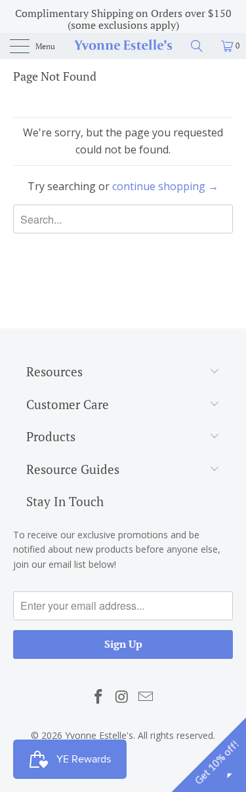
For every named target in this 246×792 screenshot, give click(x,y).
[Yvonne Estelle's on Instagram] (123, 697)
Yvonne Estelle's (99, 735)
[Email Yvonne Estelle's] (145, 697)
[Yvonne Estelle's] (123, 46)
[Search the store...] (201, 46)
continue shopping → (165, 186)
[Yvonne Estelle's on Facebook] (99, 697)
